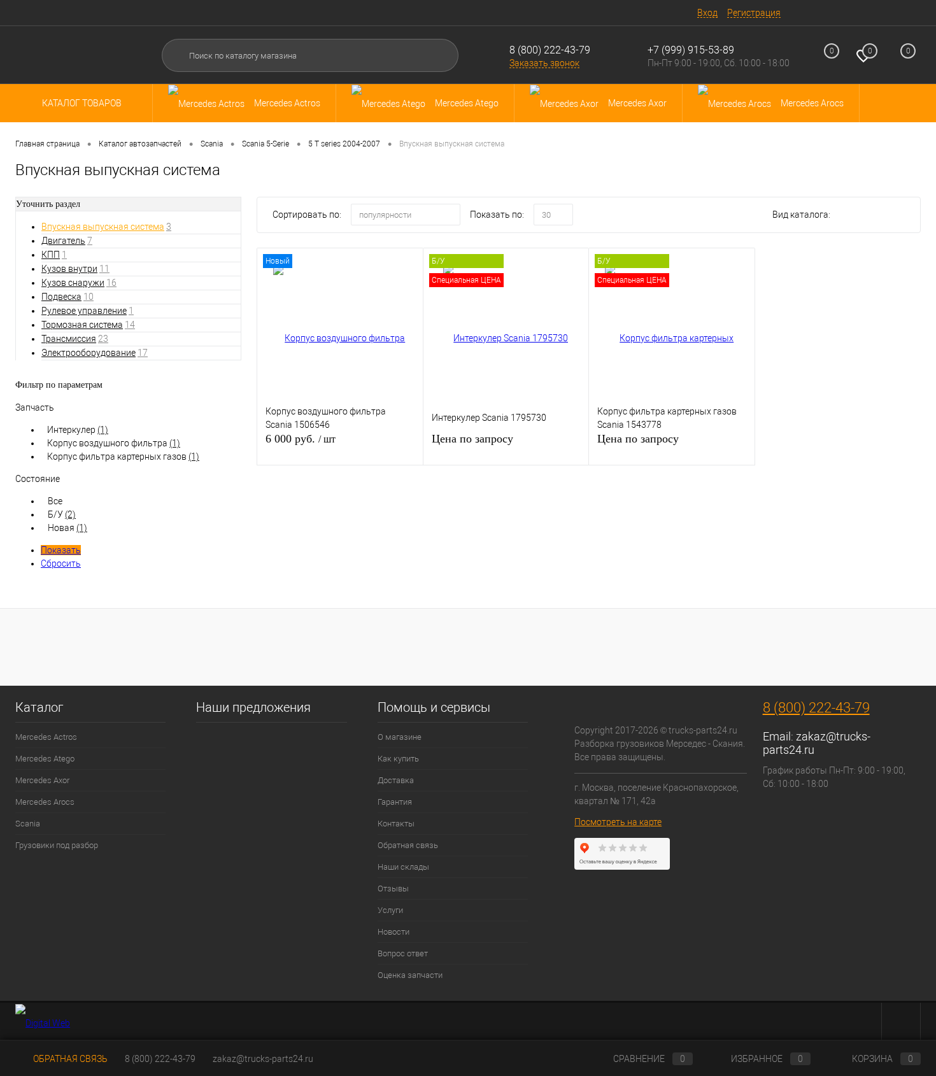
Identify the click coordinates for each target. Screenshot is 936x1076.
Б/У (62, 514)
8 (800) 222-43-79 (549, 50)
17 (143, 353)
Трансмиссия (68, 339)
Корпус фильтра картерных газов (123, 456)
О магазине (400, 737)
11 (104, 269)
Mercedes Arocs (44, 802)
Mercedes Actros (46, 737)
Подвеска (61, 297)
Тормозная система (82, 325)
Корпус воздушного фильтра (113, 443)
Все (55, 501)
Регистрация (754, 13)
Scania (27, 823)
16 (111, 283)
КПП (50, 255)
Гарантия (395, 802)
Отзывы (393, 888)
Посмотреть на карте (618, 822)
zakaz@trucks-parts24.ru (263, 1059)
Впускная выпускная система (102, 227)
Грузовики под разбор (56, 845)
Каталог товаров (83, 103)
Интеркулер (77, 430)
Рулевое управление (84, 311)
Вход (707, 13)
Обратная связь (408, 845)
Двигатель (63, 241)
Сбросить (61, 563)
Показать (61, 550)
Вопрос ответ (403, 953)
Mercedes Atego (44, 758)
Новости (393, 932)
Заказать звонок (544, 63)
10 (88, 297)
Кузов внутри (69, 269)
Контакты (396, 823)
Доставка (396, 780)
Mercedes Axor (42, 780)
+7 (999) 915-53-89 (691, 50)
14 (130, 325)
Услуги (390, 910)
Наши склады (403, 867)
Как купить (398, 758)
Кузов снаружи (72, 283)
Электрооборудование (88, 353)
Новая (67, 528)
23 (103, 339)
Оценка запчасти (410, 975)
